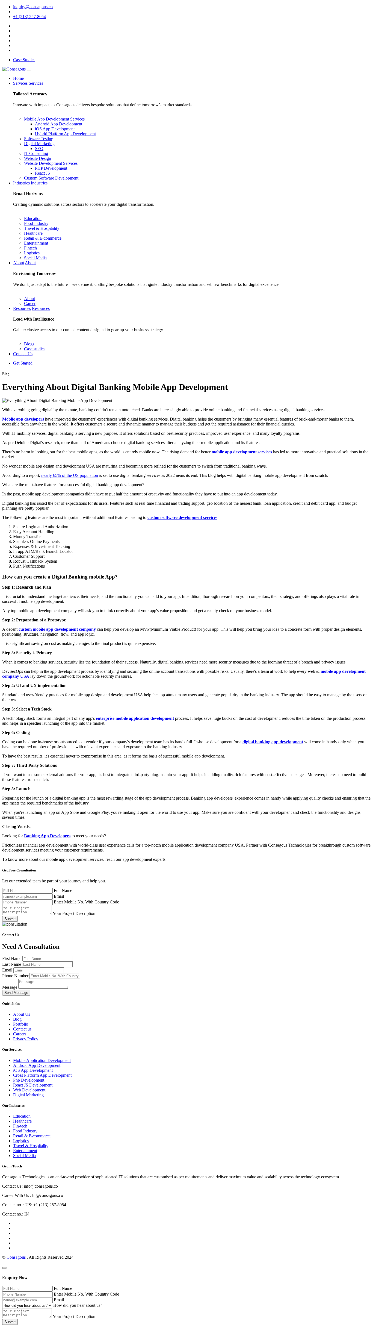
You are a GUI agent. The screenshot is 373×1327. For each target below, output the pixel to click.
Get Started (22, 363)
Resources (22, 308)
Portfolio (20, 1024)
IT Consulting (36, 153)
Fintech (30, 248)
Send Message (16, 993)
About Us (21, 1014)
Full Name (63, 890)
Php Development (28, 1080)
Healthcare (33, 233)
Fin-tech (20, 1126)
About (18, 262)
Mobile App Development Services (54, 119)
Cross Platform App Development (42, 1075)
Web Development (29, 1090)
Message (10, 987)
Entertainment (36, 243)
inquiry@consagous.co (33, 6)
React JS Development (32, 1085)
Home (18, 78)
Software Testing (38, 138)
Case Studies (24, 59)
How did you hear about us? (77, 1305)
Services (20, 83)
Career (29, 303)
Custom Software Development (51, 178)
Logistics (32, 253)
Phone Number (15, 975)
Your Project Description (74, 913)
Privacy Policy (25, 1039)
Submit (10, 919)
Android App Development (58, 124)
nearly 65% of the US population (69, 475)
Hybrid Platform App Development (65, 133)
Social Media (35, 258)
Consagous (17, 1257)
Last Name (12, 964)
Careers (19, 1034)
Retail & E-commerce (42, 238)
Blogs (29, 344)
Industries (21, 183)
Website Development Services (51, 163)
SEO (39, 148)
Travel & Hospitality (41, 228)
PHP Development (51, 168)
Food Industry (36, 223)
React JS (42, 173)
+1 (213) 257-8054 (29, 16)
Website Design (37, 158)
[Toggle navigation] (29, 70)
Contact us (22, 1029)
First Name (12, 958)
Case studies (34, 349)
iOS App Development (55, 129)
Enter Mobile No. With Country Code (86, 902)
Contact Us (22, 353)
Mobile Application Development (42, 1060)
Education (33, 218)
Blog (17, 1019)
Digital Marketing (39, 143)
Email (59, 896)
